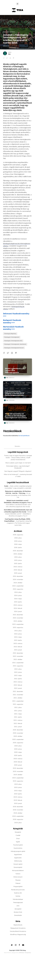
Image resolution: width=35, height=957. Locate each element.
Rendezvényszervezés (18, 890)
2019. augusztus (18, 781)
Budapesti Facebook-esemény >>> (12, 321)
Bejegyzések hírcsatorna (18, 928)
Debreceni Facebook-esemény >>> (16, 314)
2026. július (18, 538)
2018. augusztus (18, 819)
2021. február (18, 723)
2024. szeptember (18, 586)
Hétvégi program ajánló (18, 851)
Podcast (18, 883)
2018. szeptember (18, 816)
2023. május (18, 637)
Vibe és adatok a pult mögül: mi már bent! (18, 463)
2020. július (18, 746)
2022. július (18, 669)
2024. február (18, 608)
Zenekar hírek (18, 912)
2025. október (18, 554)
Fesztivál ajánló (18, 845)
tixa (9, 54)
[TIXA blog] (17, 15)
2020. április (18, 755)
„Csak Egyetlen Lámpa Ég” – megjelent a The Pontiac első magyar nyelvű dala (19, 523)
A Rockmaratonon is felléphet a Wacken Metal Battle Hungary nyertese (14, 393)
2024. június (18, 595)
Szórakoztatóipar (18, 899)
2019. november (18, 771)
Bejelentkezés (18, 925)
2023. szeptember (18, 624)
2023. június (18, 634)
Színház (18, 896)
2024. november (18, 579)
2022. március (18, 682)
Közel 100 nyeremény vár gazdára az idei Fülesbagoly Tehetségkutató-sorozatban (16, 416)
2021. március (18, 720)
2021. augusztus (18, 704)
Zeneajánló (18, 909)
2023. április (18, 640)
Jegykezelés (18, 858)
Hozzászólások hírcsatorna (18, 931)
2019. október (18, 775)
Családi (18, 835)
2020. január (18, 765)
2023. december (18, 615)
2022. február (18, 685)
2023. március (18, 643)
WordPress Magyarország (18, 934)
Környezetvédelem (18, 870)
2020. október (18, 736)
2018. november (18, 810)
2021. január (18, 727)
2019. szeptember (18, 778)
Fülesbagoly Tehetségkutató (11, 337)
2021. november (18, 695)
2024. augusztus (18, 589)
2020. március (18, 759)
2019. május (18, 791)
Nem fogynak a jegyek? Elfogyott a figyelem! (17, 471)
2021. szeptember (18, 701)
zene (17, 906)
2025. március (18, 567)
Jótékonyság (18, 861)
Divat (18, 838)
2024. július (18, 592)
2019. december (18, 768)
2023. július (18, 631)
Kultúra (18, 874)
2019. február (18, 800)
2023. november (18, 618)
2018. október (18, 813)
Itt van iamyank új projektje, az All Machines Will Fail (18, 495)
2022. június (18, 672)
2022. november (18, 656)
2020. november (18, 733)
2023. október (18, 621)
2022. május (18, 675)
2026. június (18, 541)
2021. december (18, 691)
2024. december (18, 576)
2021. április (18, 717)
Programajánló (18, 886)
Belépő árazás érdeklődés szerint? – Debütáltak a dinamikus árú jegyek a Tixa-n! (18, 514)
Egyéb (18, 842)
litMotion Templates (25, 952)
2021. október (18, 698)
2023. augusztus (18, 627)
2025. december (18, 551)
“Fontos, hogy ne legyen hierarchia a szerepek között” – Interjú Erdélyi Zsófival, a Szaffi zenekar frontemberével (18, 458)
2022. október (18, 659)
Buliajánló (18, 832)
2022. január (18, 688)
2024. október (18, 583)
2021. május (18, 714)
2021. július (18, 707)
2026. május (18, 544)
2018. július (18, 823)
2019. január (18, 803)
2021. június (18, 711)
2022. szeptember (18, 663)
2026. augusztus (18, 535)
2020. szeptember (18, 739)
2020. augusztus (18, 743)
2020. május (18, 752)
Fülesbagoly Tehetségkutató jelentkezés (15, 344)
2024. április (18, 602)
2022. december (18, 653)
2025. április (18, 563)
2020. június (18, 749)
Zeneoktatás (18, 915)
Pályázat (17, 880)
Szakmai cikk (18, 893)
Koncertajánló (18, 867)
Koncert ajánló (18, 864)
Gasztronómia (18, 848)
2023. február (18, 647)
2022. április (18, 679)
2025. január (18, 573)
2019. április (18, 794)
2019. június (18, 787)
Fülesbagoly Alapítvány (10, 334)
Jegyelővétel (18, 854)
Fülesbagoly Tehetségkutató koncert (14, 348)
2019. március (18, 797)
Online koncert (17, 877)
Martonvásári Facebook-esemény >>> (13, 327)
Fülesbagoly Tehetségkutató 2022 (13, 341)
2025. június (18, 560)
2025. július (18, 557)
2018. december (18, 807)
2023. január (18, 650)
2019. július (18, 784)
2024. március (18, 605)
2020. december (18, 730)
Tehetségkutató (9, 32)
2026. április (18, 547)
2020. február (18, 762)
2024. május (18, 599)
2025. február (18, 570)
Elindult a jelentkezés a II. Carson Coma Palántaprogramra (14, 370)
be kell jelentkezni (24, 436)
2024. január (18, 611)
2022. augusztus (18, 666)
